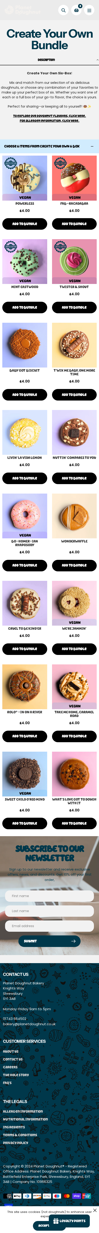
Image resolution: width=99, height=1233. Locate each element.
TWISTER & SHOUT (74, 287)
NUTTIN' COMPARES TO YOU (74, 458)
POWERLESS (24, 203)
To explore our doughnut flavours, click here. (49, 116)
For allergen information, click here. (49, 121)
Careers (10, 1067)
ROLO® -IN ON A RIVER (24, 712)
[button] (49, 60)
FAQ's (7, 1083)
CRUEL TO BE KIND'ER (24, 628)
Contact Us (13, 1059)
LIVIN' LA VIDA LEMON (24, 458)
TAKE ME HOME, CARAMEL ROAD (74, 714)
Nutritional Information (25, 1119)
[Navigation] (89, 10)
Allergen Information (23, 1111)
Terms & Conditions (20, 1135)
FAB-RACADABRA (74, 203)
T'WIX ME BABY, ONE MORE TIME (74, 372)
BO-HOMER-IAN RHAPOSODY (24, 543)
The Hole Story (16, 1075)
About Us (10, 1051)
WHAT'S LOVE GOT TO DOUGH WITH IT (74, 801)
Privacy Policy (15, 1143)
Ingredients (14, 1127)
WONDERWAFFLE (74, 541)
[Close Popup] (95, 1210)
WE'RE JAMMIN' (74, 628)
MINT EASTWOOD (24, 287)
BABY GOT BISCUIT (24, 370)
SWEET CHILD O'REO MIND (25, 799)
